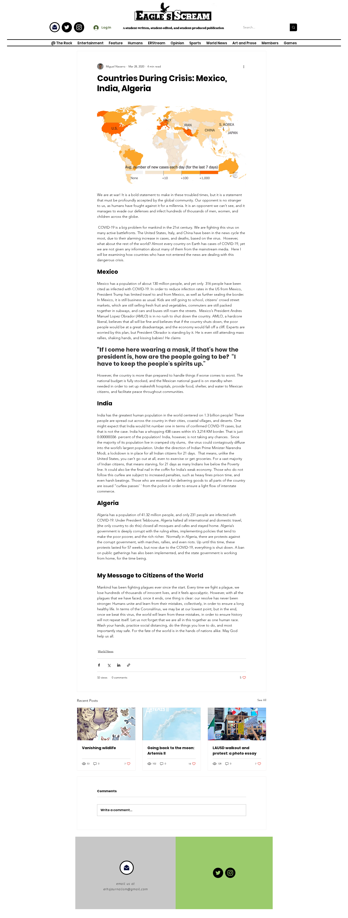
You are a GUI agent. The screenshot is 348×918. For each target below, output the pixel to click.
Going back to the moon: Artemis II (170, 750)
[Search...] (293, 27)
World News (105, 651)
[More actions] (243, 66)
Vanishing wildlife (99, 747)
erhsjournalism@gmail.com (125, 889)
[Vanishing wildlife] (106, 724)
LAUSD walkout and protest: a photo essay (234, 750)
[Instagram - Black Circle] (79, 27)
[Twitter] (67, 27)
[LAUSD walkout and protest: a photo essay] (237, 724)
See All (261, 700)
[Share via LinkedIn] (119, 665)
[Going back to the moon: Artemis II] (172, 724)
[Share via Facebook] (99, 665)
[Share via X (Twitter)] (109, 665)
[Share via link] (128, 665)
